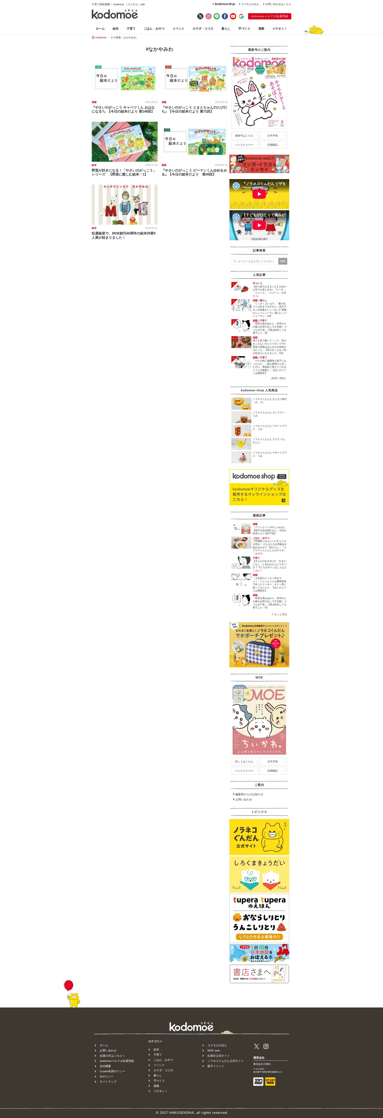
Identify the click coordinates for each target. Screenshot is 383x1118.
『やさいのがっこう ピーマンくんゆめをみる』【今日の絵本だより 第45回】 (194, 172)
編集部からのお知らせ (249, 794)
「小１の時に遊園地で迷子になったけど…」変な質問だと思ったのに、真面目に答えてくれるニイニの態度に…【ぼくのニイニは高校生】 (269, 367)
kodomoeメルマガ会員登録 (269, 16)
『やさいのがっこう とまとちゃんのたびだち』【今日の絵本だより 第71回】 (194, 109)
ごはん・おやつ (154, 28)
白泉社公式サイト (218, 1055)
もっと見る (280, 614)
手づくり (244, 28)
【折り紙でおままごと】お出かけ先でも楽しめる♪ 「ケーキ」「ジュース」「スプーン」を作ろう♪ (269, 291)
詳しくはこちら (244, 761)
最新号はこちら (244, 135)
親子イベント (215, 1066)
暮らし (225, 28)
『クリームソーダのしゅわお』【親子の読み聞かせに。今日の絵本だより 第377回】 (269, 530)
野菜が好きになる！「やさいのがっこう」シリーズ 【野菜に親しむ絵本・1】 (124, 172)
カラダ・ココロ (202, 28)
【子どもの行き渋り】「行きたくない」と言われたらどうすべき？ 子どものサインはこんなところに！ (270, 566)
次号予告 (273, 135)
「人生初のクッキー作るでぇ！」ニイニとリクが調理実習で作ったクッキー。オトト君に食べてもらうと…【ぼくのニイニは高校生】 (269, 584)
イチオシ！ (279, 28)
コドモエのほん (250, 4)
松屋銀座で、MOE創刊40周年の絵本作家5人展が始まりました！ (124, 235)
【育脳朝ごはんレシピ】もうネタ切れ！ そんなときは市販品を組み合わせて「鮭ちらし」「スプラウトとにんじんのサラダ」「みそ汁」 (270, 547)
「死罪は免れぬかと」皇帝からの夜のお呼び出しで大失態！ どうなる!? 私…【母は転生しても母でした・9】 (270, 328)
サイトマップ (108, 1081)
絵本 (116, 28)
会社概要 (105, 1066)
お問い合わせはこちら (278, 4)
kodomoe (101, 37)
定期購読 (273, 144)
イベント (179, 28)
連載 (261, 28)
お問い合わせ (243, 799)
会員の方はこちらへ (112, 1055)
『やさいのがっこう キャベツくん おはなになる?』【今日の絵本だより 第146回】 (123, 109)
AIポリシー (107, 1076)
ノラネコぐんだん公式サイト (225, 1060)
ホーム (100, 28)
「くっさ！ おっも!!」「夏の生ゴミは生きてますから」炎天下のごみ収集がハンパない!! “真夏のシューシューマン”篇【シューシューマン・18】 (270, 309)
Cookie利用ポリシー (112, 1071)
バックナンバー (244, 144)
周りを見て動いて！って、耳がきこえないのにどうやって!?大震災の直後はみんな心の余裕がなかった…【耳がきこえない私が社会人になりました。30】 (269, 346)
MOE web (213, 1050)
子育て (131, 28)
